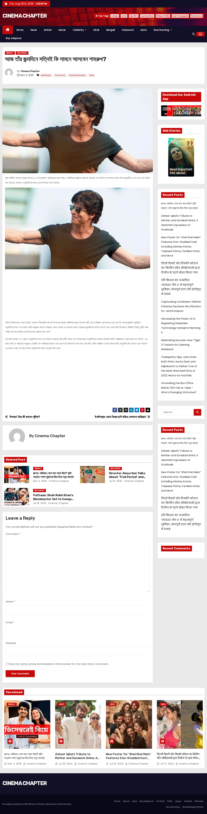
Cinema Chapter (30, 71)
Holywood (128, 30)
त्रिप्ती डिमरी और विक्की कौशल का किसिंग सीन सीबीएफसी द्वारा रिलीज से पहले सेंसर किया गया (180, 268)
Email (10, 622)
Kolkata (188, 801)
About (126, 801)
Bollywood (22, 53)
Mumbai (199, 801)
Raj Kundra (196, 16)
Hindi (96, 30)
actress (114, 16)
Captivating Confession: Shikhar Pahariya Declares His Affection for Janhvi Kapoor (181, 306)
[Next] (192, 157)
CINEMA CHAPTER (24, 15)
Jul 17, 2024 (167, 763)
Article (48, 30)
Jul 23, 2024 (66, 763)
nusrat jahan (147, 16)
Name (10, 601)
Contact (160, 801)
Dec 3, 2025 (40, 481)
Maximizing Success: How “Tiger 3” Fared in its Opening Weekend (181, 344)
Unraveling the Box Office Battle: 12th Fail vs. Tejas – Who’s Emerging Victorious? (178, 387)
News (34, 30)
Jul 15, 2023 (115, 481)
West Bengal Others (192, 807)
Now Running (162, 30)
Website (11, 643)
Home (20, 30)
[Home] (7, 30)
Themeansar (64, 804)
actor (124, 16)
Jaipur (178, 801)
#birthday (46, 75)
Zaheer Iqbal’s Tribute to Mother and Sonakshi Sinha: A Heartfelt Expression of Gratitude (76, 760)
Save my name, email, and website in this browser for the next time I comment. (58, 664)
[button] (193, 34)
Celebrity (79, 30)
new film (134, 16)
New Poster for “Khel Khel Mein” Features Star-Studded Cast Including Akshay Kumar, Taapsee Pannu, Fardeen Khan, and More (181, 246)
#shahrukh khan (77, 75)
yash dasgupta (180, 16)
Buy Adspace (14, 38)
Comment (13, 534)
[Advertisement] (77, 293)
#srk (91, 75)
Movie (62, 30)
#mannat (60, 75)
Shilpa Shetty (163, 16)
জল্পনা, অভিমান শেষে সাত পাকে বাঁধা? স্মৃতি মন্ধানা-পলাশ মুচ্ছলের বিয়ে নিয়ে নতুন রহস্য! (53, 475)
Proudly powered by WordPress (19, 804)
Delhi (169, 801)
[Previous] (170, 157)
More (144, 30)
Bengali (110, 30)
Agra (134, 801)
